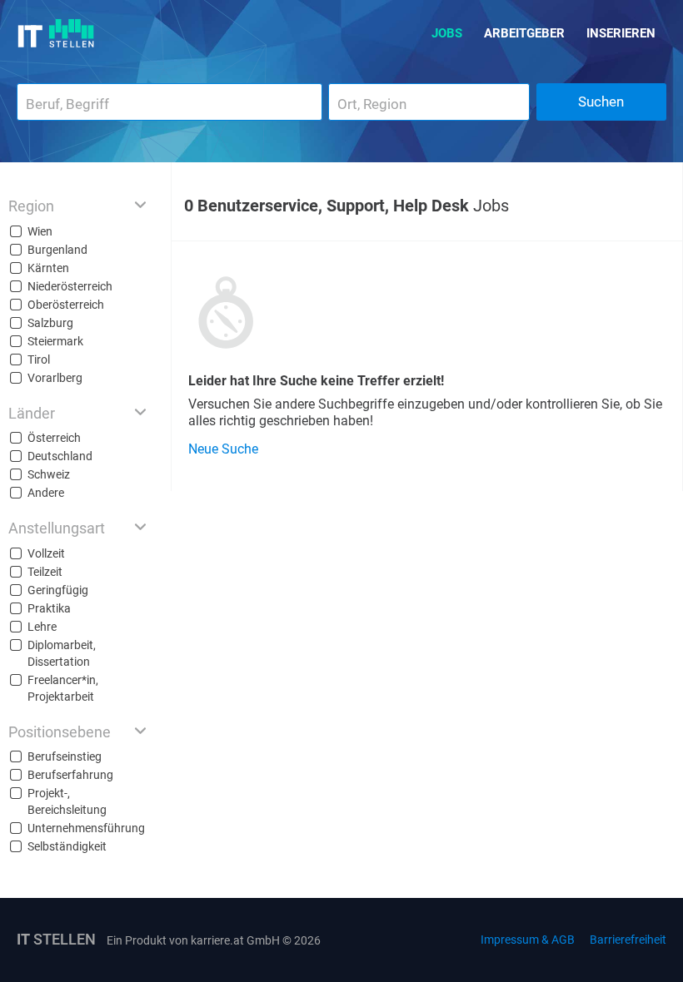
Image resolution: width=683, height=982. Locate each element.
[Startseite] (56, 33)
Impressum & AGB (528, 939)
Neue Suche (223, 449)
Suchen (601, 101)
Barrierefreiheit (628, 939)
